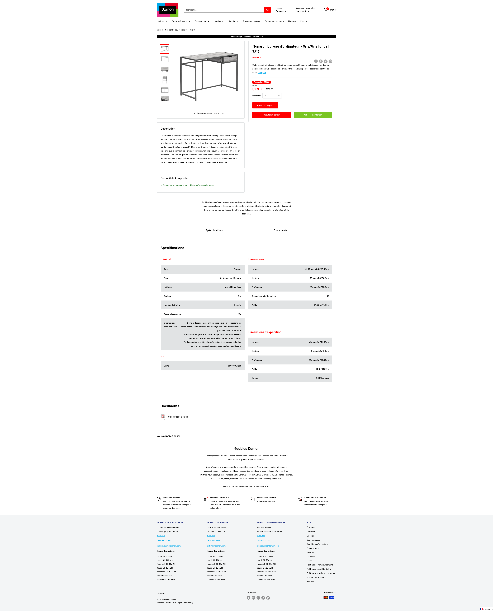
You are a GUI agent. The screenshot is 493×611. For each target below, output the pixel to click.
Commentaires (313, 540)
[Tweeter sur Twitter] (326, 61)
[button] (486, 609)
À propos (311, 527)
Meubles (160, 21)
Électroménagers (179, 21)
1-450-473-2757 (264, 540)
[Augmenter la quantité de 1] (279, 95)
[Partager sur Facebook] (316, 61)
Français (161, 593)
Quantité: (256, 95)
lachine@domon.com (216, 545)
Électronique (200, 21)
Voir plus (262, 72)
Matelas (217, 21)
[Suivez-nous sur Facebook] (248, 598)
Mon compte (301, 11)
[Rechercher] (267, 10)
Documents (280, 230)
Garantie (311, 552)
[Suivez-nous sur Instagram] (253, 598)
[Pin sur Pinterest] (321, 61)
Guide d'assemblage (178, 416)
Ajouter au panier (272, 114)
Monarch (256, 57)
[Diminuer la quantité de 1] (265, 95)
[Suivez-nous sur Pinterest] (258, 598)
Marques (292, 21)
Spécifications (214, 230)
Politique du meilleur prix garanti (321, 573)
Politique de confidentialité (319, 569)
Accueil (160, 30)
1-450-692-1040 (163, 540)
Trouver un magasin (251, 21)
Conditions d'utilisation (317, 544)
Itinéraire (161, 535)
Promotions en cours (274, 21)
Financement (313, 548)
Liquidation (233, 21)
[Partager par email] (330, 61)
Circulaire (311, 535)
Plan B (309, 560)
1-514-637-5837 (213, 540)
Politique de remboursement (320, 564)
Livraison (311, 556)
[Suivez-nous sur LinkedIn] (268, 598)
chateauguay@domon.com (169, 545)
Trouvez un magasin (265, 105)
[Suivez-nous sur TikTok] (263, 598)
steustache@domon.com (268, 545)
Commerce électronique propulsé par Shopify (175, 603)
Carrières (311, 531)
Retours (310, 581)
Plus (302, 21)
